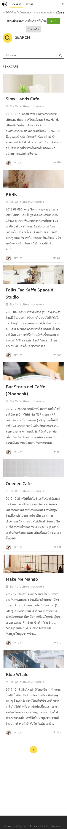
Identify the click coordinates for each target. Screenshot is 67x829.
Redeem (56, 826)
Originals (21, 826)
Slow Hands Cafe (22, 99)
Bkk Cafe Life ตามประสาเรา (26, 106)
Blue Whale (17, 674)
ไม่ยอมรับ (33, 29)
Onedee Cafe (19, 483)
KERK (11, 194)
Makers (16, 4)
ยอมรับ (53, 21)
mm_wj (18, 162)
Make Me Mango (22, 579)
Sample (44, 826)
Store (29, 4)
